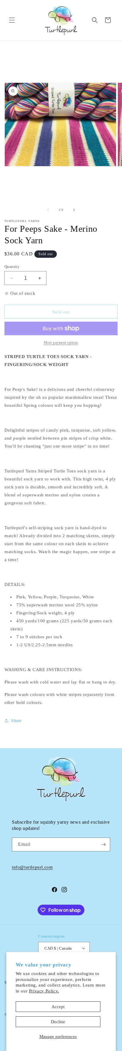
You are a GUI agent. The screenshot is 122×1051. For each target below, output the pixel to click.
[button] (11, 20)
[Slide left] (47, 209)
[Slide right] (74, 209)
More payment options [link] (61, 343)
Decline (58, 1021)
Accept (58, 1006)
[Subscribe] (103, 844)
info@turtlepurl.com (32, 867)
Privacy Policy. (44, 991)
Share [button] (16, 720)
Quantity (12, 266)
